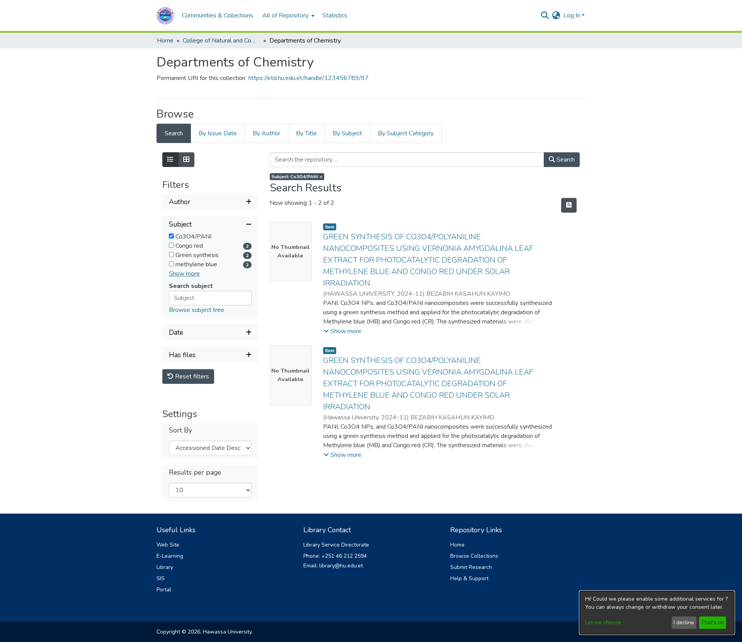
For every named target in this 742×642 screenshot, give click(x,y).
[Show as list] (170, 159)
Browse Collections (474, 556)
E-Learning (170, 556)
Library (165, 567)
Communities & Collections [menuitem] (217, 15)
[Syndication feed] (569, 205)
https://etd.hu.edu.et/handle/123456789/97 (308, 78)
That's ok (712, 622)
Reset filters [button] (191, 376)
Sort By (180, 430)
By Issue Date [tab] (218, 133)
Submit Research (471, 567)
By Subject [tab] (347, 133)
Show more (184, 273)
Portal (164, 589)
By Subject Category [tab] (406, 133)
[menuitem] (288, 15)
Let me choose (603, 622)
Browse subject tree (196, 310)
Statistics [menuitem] (334, 15)
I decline (684, 622)
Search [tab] (174, 133)
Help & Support (469, 578)
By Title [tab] (306, 133)
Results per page (195, 472)
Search (565, 159)
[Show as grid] (186, 159)
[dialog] (657, 612)
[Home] (165, 15)
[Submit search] (545, 15)
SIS (161, 578)
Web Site (168, 544)
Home (165, 40)
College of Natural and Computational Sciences (221, 40)
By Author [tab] (266, 133)
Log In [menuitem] (571, 15)
